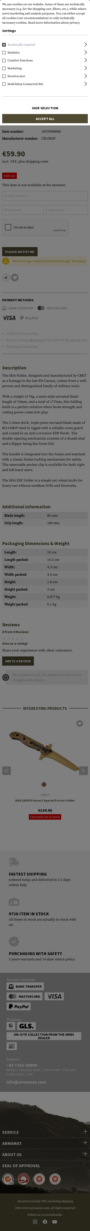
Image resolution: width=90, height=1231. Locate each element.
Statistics (13, 53)
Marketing (14, 68)
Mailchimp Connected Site (25, 84)
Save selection (45, 108)
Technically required (21, 45)
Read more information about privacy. (54, 23)
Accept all (45, 118)
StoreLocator (16, 76)
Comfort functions (20, 60)
